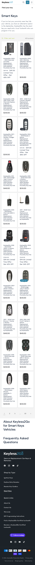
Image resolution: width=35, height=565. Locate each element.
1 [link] (4, 414)
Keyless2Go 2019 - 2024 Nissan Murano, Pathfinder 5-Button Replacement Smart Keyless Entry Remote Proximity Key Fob (9, 395)
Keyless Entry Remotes (11, 482)
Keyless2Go (10, 558)
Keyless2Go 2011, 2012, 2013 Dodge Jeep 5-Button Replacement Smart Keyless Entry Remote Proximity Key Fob (9, 180)
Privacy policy (29, 558)
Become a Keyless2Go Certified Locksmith (15, 526)
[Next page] (30, 413)
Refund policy (28, 561)
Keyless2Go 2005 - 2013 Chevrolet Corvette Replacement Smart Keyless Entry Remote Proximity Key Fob (9, 63)
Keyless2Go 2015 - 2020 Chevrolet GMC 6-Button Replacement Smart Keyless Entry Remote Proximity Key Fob (25, 359)
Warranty (7, 512)
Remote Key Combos (11, 486)
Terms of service (9, 561)
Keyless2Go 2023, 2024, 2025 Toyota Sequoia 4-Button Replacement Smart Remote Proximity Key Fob (25, 250)
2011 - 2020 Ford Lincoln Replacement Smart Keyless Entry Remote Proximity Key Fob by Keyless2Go (25, 214)
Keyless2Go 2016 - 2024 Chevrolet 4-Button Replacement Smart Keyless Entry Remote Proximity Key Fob (25, 180)
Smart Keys (8, 491)
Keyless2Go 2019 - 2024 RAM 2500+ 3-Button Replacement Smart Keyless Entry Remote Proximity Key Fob (9, 250)
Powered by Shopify (18, 558)
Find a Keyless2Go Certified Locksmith (17, 520)
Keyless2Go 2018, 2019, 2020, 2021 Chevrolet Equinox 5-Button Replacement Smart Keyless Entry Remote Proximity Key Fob (9, 104)
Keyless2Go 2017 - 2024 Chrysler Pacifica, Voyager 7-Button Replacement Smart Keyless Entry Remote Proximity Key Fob (9, 140)
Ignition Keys (8, 478)
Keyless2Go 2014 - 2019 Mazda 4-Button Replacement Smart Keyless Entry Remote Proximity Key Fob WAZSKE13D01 (25, 140)
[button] (23, 2)
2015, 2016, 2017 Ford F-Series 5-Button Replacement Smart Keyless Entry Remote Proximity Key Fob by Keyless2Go (25, 325)
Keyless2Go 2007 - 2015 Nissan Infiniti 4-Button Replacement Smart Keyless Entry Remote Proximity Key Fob (9, 290)
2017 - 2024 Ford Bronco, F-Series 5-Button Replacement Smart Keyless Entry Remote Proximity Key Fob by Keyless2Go (9, 325)
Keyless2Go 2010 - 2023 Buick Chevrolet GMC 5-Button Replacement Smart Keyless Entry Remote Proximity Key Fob (9, 215)
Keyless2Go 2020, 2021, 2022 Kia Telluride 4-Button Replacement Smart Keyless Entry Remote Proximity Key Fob (25, 63)
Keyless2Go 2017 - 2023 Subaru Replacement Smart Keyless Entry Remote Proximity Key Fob (26, 392)
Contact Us (7, 507)
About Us (7, 503)
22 (25, 413)
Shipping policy (19, 561)
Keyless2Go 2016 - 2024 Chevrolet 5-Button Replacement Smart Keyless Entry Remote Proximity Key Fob (9, 359)
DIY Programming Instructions (14, 516)
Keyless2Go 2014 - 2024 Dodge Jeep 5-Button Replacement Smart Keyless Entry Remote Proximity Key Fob (25, 290)
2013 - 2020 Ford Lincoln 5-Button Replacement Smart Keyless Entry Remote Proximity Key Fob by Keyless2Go (25, 103)
